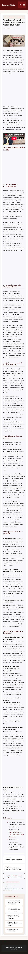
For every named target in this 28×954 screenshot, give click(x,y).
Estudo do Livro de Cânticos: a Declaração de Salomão (14, 924)
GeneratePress (14, 949)
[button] (20, 5)
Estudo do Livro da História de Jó (13, 930)
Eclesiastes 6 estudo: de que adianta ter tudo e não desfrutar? (14, 902)
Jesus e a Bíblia (8, 5)
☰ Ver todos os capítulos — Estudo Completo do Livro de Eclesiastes (14, 876)
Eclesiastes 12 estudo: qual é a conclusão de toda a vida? (13, 916)
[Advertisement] (14, 90)
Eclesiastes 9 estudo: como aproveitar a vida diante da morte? (14, 909)
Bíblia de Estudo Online (12, 882)
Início (6, 17)
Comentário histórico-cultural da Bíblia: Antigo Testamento (16, 834)
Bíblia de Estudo (11, 17)
